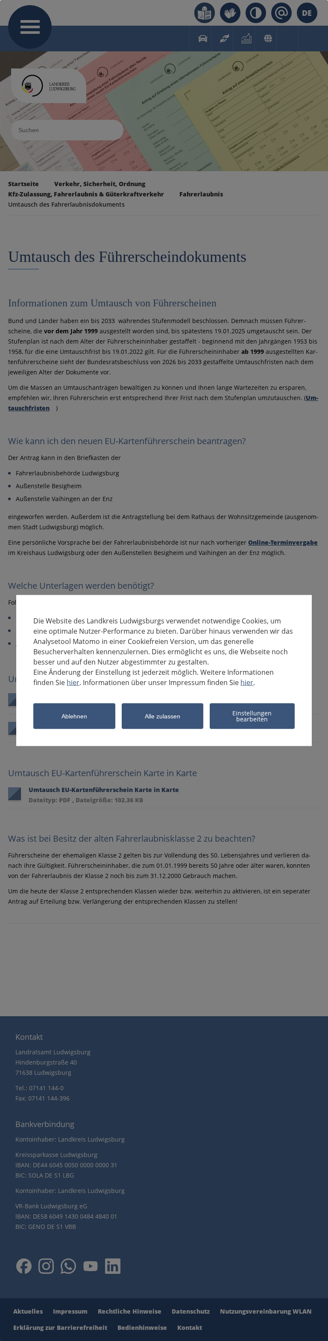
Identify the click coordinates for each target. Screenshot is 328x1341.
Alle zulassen (162, 716)
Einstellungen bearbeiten (252, 716)
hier (73, 682)
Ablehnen (74, 716)
